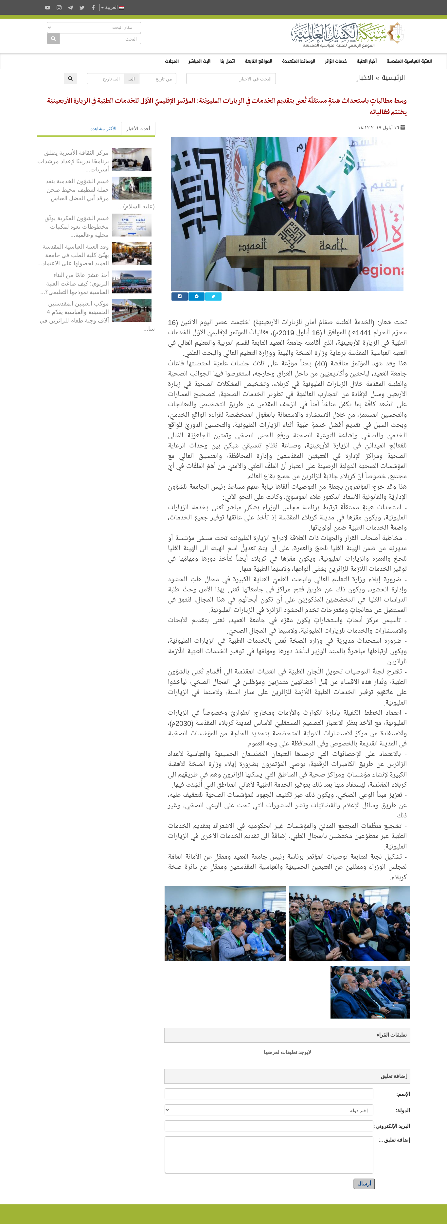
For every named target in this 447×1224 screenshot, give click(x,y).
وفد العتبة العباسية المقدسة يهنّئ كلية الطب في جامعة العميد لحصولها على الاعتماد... (73, 254)
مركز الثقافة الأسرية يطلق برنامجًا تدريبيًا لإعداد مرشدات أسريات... (73, 160)
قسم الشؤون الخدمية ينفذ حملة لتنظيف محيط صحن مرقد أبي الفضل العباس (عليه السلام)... (100, 193)
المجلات (172, 61)
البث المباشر (199, 61)
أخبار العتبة (367, 61)
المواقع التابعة (258, 61)
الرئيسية (393, 77)
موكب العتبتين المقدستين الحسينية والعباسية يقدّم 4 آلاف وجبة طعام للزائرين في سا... (97, 315)
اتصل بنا (227, 61)
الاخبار (365, 77)
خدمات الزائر (336, 61)
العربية (111, 7)
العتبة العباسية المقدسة (409, 61)
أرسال (364, 1183)
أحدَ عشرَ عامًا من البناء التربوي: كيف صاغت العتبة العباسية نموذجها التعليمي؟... (74, 282)
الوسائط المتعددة (298, 61)
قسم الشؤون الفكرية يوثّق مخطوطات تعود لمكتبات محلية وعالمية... (77, 225)
